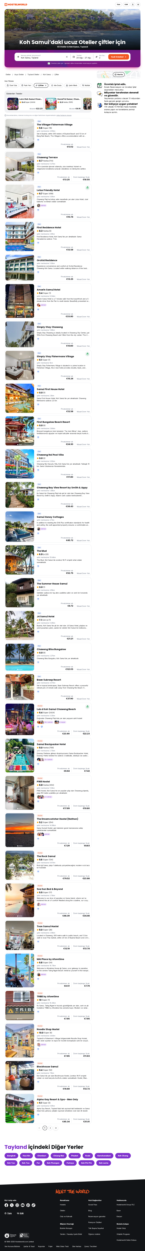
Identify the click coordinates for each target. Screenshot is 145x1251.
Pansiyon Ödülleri (95, 1222)
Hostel (40, 706)
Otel (39, 121)
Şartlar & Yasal (29, 1246)
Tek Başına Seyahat (96, 1228)
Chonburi (41, 1156)
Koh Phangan (53, 1163)
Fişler (50, 1246)
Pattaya (70, 1163)
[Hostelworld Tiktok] (33, 1205)
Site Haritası (76, 1246)
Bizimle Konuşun (66, 1228)
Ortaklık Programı (123, 1234)
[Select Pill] (132, 4)
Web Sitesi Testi (62, 1246)
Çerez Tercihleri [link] (90, 1246)
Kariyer (119, 1216)
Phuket (74, 1156)
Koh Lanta (103, 1163)
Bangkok (11, 1156)
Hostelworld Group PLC (126, 1205)
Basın (119, 1211)
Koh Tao (11, 1163)
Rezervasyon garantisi (96, 1216)
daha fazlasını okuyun (63, 115)
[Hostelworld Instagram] (17, 1205)
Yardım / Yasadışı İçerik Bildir (71, 1234)
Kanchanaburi (104, 1156)
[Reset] (67, 57)
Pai (38, 1163)
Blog (90, 1211)
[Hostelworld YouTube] (22, 1205)
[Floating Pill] (39, 1128)
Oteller (62, 1211)
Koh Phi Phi (86, 1163)
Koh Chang (123, 1156)
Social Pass (92, 1205)
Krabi (87, 1156)
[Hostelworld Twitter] (12, 1205)
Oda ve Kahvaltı (66, 1216)
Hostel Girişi (121, 1228)
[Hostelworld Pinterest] (28, 1205)
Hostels (63, 1205)
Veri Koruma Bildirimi (12, 1246)
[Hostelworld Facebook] (6, 1205)
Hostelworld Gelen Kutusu (126, 1240)
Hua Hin (26, 1156)
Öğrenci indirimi (94, 1234)
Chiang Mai (58, 1156)
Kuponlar (41, 1246)
